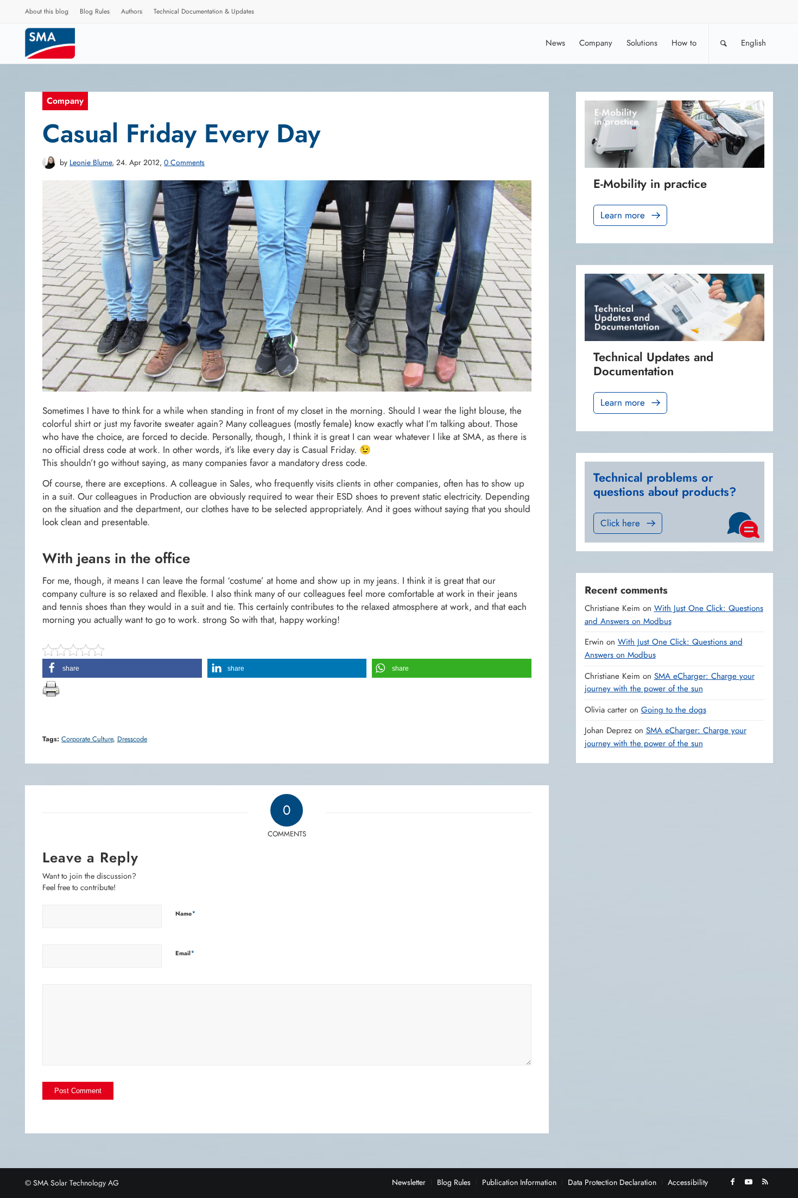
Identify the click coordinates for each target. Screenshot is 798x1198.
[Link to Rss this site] (765, 1182)
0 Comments (184, 162)
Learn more (622, 215)
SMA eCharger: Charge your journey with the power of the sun (670, 682)
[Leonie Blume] (48, 162)
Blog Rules (95, 11)
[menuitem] (47, 13)
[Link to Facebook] (732, 1182)
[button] (122, 668)
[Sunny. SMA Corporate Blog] (57, 43)
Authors (131, 11)
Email (185, 953)
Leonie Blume (90, 162)
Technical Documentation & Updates (204, 11)
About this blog (46, 11)
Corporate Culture (87, 739)
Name (185, 913)
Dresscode (132, 739)
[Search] (723, 43)
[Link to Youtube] (748, 1182)
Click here (620, 522)
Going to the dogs (673, 710)
